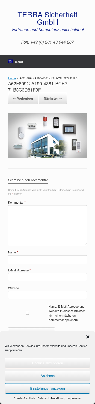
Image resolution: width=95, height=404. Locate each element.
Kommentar (17, 202)
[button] (88, 337)
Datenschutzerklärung (51, 398)
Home (12, 78)
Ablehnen (48, 375)
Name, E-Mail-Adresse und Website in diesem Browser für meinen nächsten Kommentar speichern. (66, 313)
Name (13, 252)
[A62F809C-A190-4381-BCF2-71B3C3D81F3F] (47, 156)
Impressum (74, 398)
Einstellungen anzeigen (47, 388)
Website (13, 288)
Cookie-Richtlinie (24, 398)
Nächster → (53, 98)
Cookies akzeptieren (47, 362)
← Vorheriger (23, 98)
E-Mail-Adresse (19, 270)
